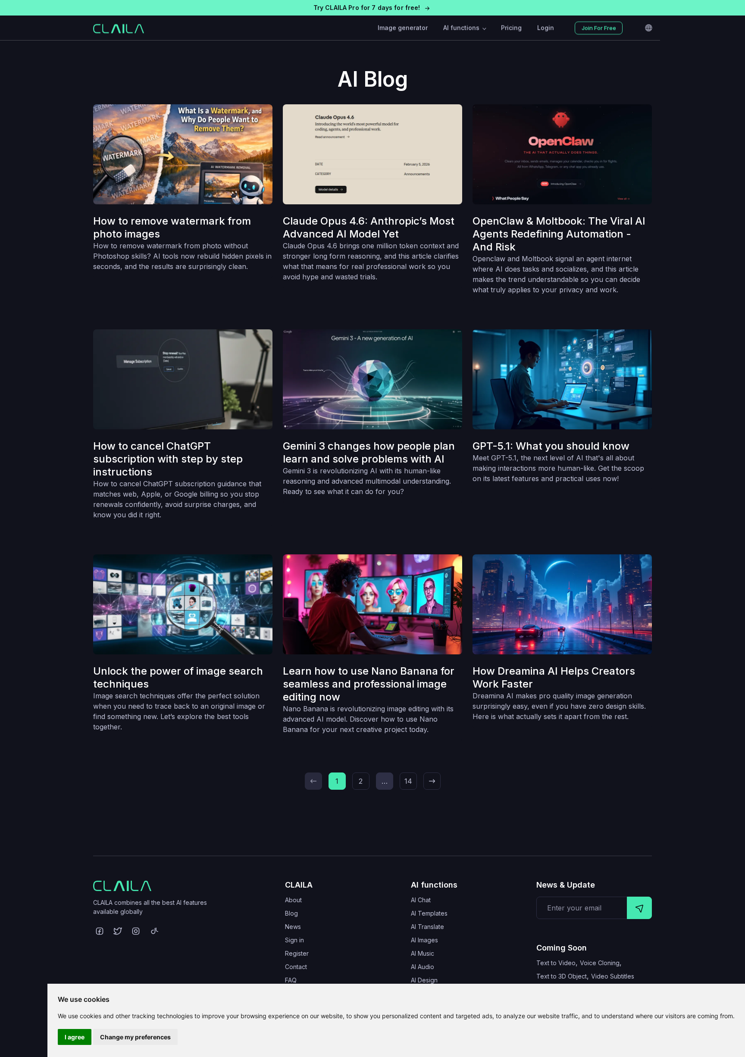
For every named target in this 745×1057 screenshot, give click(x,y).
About (293, 900)
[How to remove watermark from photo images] (182, 154)
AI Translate (427, 926)
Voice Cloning (600, 962)
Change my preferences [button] (135, 1037)
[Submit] (639, 908)
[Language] (648, 28)
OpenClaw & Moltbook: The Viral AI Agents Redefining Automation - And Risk (559, 234)
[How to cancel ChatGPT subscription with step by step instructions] (182, 379)
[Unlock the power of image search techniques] (182, 604)
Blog (291, 913)
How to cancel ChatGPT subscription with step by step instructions (168, 459)
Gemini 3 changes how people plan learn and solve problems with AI (369, 452)
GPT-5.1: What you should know (551, 446)
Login (545, 27)
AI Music (422, 953)
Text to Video (556, 962)
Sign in (294, 940)
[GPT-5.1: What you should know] (562, 379)
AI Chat (421, 900)
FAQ (291, 980)
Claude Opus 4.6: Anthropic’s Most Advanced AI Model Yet (368, 227)
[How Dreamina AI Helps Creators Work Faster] (562, 604)
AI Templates (429, 913)
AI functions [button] (462, 27)
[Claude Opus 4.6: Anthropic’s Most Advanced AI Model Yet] (372, 154)
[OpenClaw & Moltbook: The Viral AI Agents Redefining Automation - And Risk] (562, 154)
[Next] (432, 781)
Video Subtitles (612, 976)
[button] (372, 8)
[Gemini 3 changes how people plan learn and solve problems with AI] (372, 379)
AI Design (424, 980)
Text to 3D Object (561, 976)
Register (297, 953)
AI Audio (422, 966)
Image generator (403, 27)
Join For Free (599, 28)
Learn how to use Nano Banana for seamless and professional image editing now (368, 684)
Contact (296, 966)
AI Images (424, 940)
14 (408, 781)
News (293, 926)
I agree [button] (75, 1037)
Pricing (511, 27)
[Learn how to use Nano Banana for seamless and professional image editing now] (372, 604)
